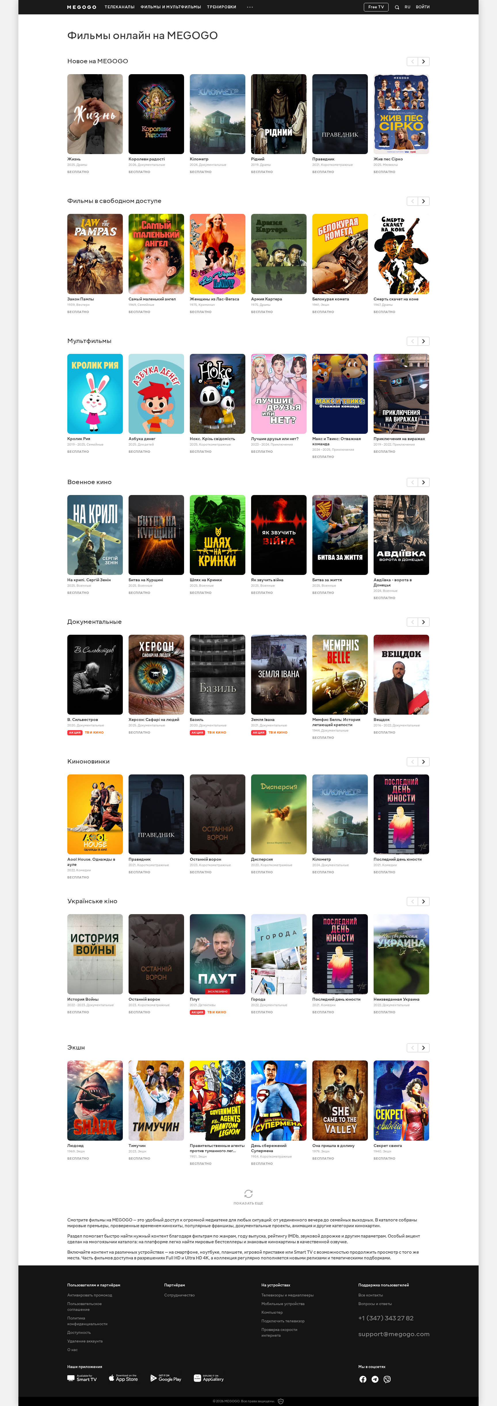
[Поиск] (397, 7)
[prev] (412, 61)
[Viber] (387, 1379)
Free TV (376, 7)
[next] (424, 61)
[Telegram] (375, 1379)
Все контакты (370, 1295)
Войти (423, 7)
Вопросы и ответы (375, 1304)
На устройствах (275, 1285)
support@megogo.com (394, 1334)
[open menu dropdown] (250, 7)
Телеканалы (120, 7)
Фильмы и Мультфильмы (171, 7)
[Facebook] (363, 1379)
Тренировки (221, 7)
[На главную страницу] (81, 7)
